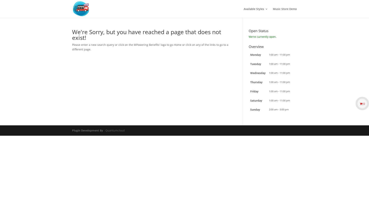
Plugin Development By (87, 130)
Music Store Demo (285, 9)
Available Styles (254, 9)
